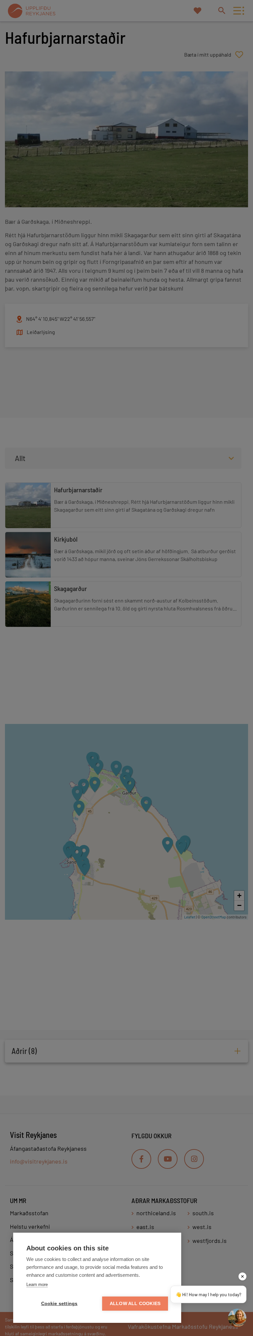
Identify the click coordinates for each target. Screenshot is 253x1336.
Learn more (37, 1284)
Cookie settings (59, 1303)
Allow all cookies (135, 1303)
